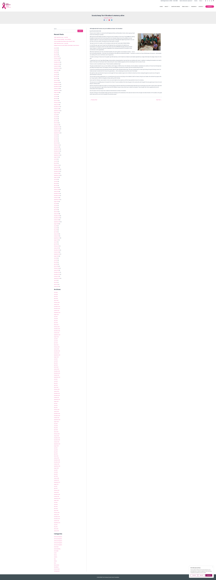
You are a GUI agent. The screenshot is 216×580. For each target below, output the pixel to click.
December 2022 (57, 127)
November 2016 (57, 250)
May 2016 (56, 262)
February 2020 (57, 189)
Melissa (55, 561)
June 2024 (56, 96)
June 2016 (56, 260)
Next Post (159, 99)
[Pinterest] (109, 20)
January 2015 (56, 286)
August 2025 (56, 70)
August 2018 (56, 224)
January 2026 (56, 60)
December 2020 (57, 169)
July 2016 (55, 258)
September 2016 (57, 254)
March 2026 (56, 56)
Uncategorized (56, 571)
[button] (202, 1)
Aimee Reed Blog (57, 549)
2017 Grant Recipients (58, 538)
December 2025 (57, 62)
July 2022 (55, 135)
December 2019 (57, 193)
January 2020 (56, 191)
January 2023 (56, 125)
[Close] (212, 567)
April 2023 (56, 121)
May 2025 (56, 76)
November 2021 (57, 151)
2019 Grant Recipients (58, 543)
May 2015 (56, 282)
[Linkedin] (211, 0)
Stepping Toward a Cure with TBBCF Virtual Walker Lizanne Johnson (66, 45)
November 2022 (57, 129)
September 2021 (57, 155)
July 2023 (55, 114)
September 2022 (57, 133)
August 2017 (56, 240)
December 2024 (57, 84)
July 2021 (55, 159)
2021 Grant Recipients (58, 545)
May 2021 (55, 163)
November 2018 (57, 217)
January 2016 (56, 270)
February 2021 (56, 165)
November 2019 (57, 195)
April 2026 (56, 54)
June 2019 (56, 205)
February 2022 (56, 145)
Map (55, 559)
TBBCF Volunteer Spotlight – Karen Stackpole (62, 39)
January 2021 (56, 167)
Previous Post (93, 99)
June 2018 (56, 228)
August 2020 (56, 177)
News (55, 563)
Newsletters (56, 567)
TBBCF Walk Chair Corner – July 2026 (61, 37)
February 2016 (56, 268)
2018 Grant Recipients (58, 540)
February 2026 (57, 58)
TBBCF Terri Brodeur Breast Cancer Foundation (12, 10)
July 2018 (55, 226)
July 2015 (55, 280)
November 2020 (57, 171)
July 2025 (56, 72)
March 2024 (56, 100)
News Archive (56, 565)
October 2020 (56, 173)
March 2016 (56, 266)
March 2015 (56, 284)
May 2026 (56, 52)
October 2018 (56, 220)
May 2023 (56, 118)
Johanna (55, 557)
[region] (201, 572)
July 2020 (56, 179)
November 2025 (57, 64)
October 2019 (56, 197)
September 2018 (57, 222)
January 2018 (56, 234)
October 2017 (56, 236)
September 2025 (57, 68)
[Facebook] (207, 0)
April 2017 (56, 244)
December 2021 (57, 149)
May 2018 (56, 230)
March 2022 (56, 143)
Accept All (208, 575)
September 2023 (57, 110)
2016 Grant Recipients (58, 536)
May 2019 (56, 207)
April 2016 (56, 264)
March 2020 (56, 187)
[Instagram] (209, 0)
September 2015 (57, 278)
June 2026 (56, 50)
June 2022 (56, 137)
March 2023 (56, 123)
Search (55, 28)
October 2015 (56, 276)
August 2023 (56, 112)
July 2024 (56, 94)
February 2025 (57, 82)
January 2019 (56, 213)
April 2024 (56, 98)
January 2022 (56, 147)
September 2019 (57, 199)
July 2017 (55, 242)
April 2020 (56, 185)
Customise (194, 575)
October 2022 (56, 131)
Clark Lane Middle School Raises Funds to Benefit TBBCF (64, 41)
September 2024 (57, 90)
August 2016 (56, 256)
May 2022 (56, 139)
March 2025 (56, 80)
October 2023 (56, 108)
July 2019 (55, 203)
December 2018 (57, 215)
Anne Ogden (56, 551)
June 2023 (56, 116)
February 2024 (57, 102)
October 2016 (56, 252)
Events (55, 553)
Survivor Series (57, 569)
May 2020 (56, 183)
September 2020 (57, 175)
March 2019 (56, 211)
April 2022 (56, 141)
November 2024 (57, 86)
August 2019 (56, 201)
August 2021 (56, 157)
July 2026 (56, 48)
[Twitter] (205, 0)
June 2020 (56, 181)
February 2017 (56, 246)
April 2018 (56, 232)
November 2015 (57, 274)
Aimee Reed (56, 547)
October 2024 (56, 88)
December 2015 (57, 272)
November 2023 (57, 106)
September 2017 (57, 238)
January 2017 (56, 248)
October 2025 (56, 66)
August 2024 (56, 92)
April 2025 (56, 78)
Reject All (201, 575)
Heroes (55, 555)
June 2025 (56, 74)
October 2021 (56, 153)
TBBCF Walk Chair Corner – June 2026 (61, 43)
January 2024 (56, 104)
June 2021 (56, 161)
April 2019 (56, 209)
